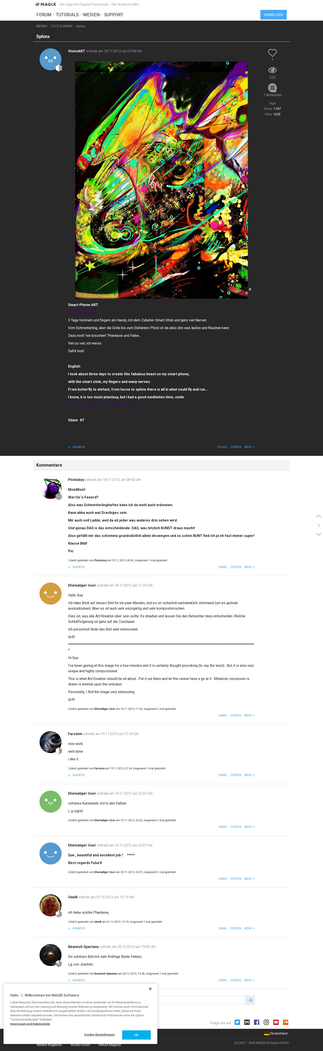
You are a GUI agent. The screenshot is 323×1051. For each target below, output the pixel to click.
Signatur (78, 447)
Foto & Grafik (62, 26)
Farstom (75, 734)
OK (136, 1035)
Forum (43, 14)
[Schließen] (150, 989)
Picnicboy (76, 480)
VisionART (77, 51)
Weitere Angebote (49, 1045)
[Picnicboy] (51, 488)
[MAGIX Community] (46, 4)
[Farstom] (51, 742)
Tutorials (67, 14)
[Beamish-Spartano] (51, 955)
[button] (249, 447)
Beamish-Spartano (84, 947)
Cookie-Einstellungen (99, 1034)
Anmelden (273, 15)
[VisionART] (51, 59)
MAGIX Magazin (110, 1045)
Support (113, 14)
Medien (91, 14)
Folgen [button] (222, 447)
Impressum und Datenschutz (30, 1024)
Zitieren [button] (235, 447)
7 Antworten (272, 95)
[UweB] (51, 905)
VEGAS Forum (80, 1045)
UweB (73, 897)
